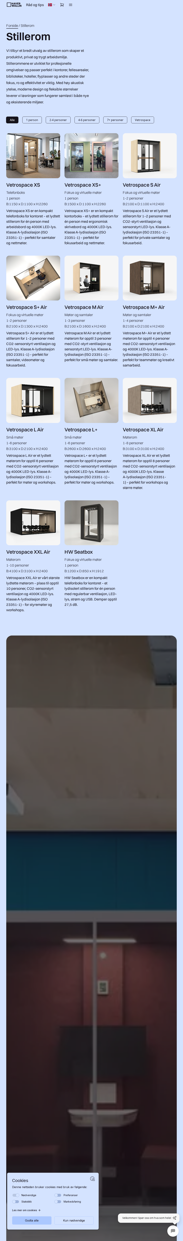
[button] (148, 1218)
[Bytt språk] (52, 4)
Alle (12, 120)
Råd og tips (35, 5)
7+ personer (115, 120)
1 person (32, 120)
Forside (12, 25)
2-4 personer (58, 120)
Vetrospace (142, 120)
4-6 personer (87, 120)
